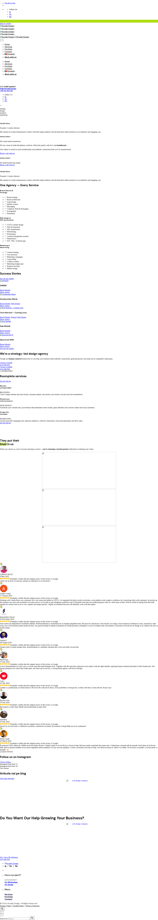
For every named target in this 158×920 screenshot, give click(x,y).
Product (14, 317)
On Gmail (9, 884)
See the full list (5, 381)
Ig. (10, 12)
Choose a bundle (6, 363)
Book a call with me (7, 153)
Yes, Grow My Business (9, 857)
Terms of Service (32, 906)
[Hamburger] (1, 105)
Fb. (10, 14)
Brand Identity (5, 290)
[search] (32, 918)
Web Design (15, 304)
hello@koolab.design (8, 89)
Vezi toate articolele (7, 779)
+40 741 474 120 (6, 91)
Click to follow (5, 762)
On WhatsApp (11, 882)
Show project (5, 292)
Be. (10, 16)
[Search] (2, 909)
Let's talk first (5, 365)
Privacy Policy (6, 906)
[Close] (1, 40)
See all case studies (7, 279)
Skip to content (5, 24)
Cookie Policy (18, 906)
